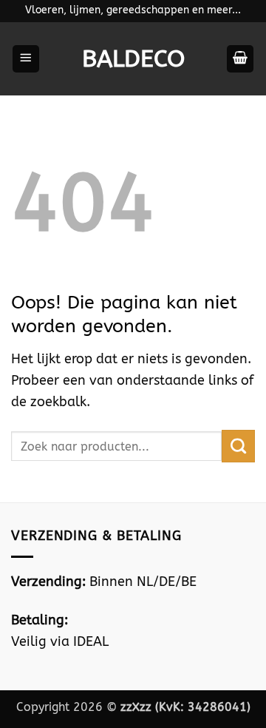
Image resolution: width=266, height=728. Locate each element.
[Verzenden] (238, 446)
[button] (26, 59)
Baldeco (133, 59)
